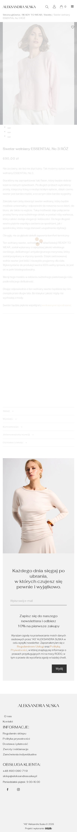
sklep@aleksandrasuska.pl (20, 776)
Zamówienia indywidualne (20, 754)
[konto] (54, 7)
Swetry (48, 14)
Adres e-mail (18, 605)
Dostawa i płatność (15, 744)
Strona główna (11, 14)
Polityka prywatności (16, 738)
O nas (8, 716)
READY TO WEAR (32, 14)
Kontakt (8, 721)
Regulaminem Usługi (30, 646)
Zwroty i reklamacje (15, 749)
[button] (72, 27)
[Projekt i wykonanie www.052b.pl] (48, 828)
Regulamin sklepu (14, 733)
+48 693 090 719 (15, 771)
